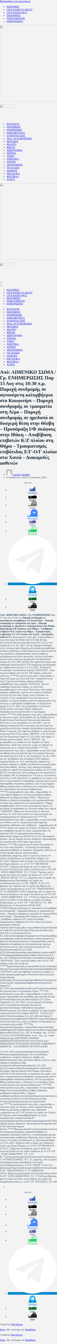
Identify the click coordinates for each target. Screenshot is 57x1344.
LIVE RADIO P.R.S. (17, 12)
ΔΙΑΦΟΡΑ (12, 170)
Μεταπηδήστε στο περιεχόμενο (15, 1)
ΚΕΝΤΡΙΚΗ (13, 6)
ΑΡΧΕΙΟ (11, 162)
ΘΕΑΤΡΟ (11, 144)
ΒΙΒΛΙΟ (11, 147)
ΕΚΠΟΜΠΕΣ (14, 15)
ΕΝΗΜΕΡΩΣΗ (14, 129)
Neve (2, 1329)
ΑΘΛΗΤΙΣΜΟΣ (15, 165)
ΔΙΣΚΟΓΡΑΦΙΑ (14, 150)
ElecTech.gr (17, 1324)
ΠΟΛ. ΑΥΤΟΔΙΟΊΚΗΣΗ (19, 138)
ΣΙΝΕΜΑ (11, 153)
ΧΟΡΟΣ (11, 179)
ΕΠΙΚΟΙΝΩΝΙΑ (15, 21)
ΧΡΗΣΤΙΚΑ (13, 159)
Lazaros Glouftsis (21, 474)
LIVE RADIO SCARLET (20, 9)
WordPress (30, 1329)
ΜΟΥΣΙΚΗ (12, 141)
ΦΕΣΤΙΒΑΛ (13, 176)
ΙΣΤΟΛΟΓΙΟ (13, 124)
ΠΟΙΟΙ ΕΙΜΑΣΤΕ (16, 18)
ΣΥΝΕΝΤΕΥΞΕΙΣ (16, 135)
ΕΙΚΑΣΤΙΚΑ (13, 173)
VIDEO (10, 156)
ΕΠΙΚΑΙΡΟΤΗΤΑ (16, 132)
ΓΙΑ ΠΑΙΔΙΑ (13, 167)
